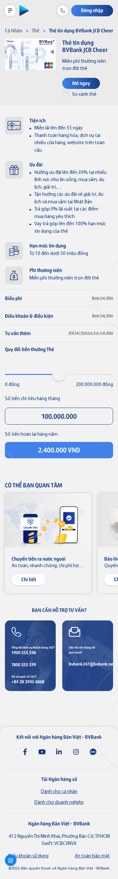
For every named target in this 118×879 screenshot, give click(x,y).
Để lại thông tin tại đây (91, 333)
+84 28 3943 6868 (27, 681)
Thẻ (35, 30)
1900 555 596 (23, 652)
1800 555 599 (23, 664)
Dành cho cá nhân (59, 791)
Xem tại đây (102, 298)
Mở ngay (81, 83)
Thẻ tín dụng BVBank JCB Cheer (81, 30)
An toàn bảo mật (92, 856)
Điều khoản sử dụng (28, 856)
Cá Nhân (13, 30)
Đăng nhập (92, 10)
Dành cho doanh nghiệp (59, 802)
